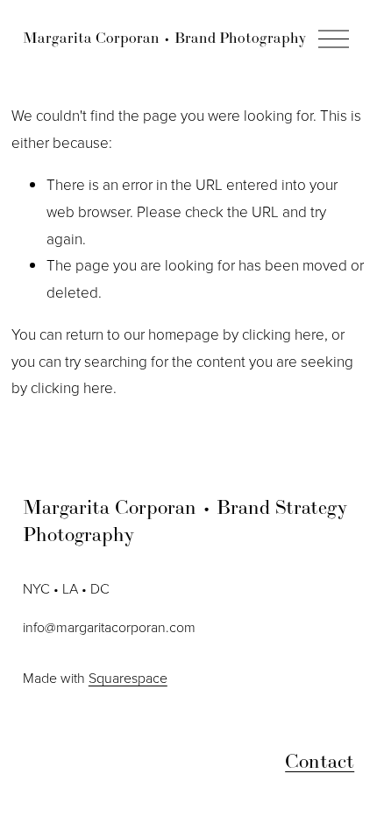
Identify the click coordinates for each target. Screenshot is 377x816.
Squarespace (128, 677)
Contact (319, 761)
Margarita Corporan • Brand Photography (164, 37)
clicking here (283, 334)
